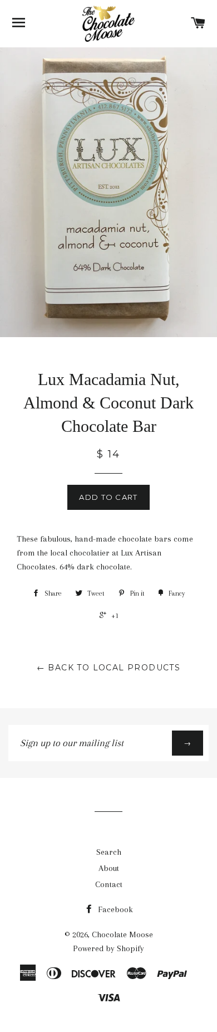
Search (108, 852)
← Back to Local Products (109, 668)
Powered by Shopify (108, 948)
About (108, 868)
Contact (108, 884)
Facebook (114, 909)
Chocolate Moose (122, 934)
